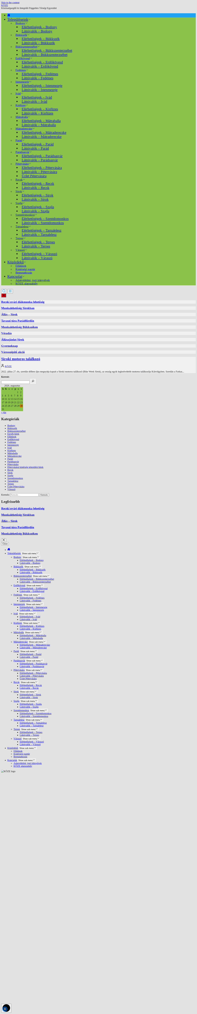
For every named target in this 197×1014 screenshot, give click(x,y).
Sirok (10, 472)
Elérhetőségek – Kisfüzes (40, 109)
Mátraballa (12, 453)
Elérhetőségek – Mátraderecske (44, 132)
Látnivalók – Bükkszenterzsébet (44, 55)
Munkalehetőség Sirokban (17, 308)
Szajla (10, 475)
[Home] (8, 15)
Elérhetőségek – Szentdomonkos (45, 219)
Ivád (18, 93)
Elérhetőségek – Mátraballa (41, 121)
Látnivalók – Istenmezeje (40, 90)
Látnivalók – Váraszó (37, 258)
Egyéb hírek (13, 434)
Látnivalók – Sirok (35, 199)
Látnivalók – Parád (35, 148)
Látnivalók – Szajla (35, 211)
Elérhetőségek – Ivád (37, 97)
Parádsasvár (13, 461)
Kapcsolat (14, 276)
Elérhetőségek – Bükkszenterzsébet (47, 50)
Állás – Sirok (9, 314)
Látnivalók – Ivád (34, 101)
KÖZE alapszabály (27, 283)
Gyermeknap (9, 345)
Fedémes (11, 442)
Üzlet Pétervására (34, 176)
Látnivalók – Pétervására (39, 172)
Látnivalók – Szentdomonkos (43, 223)
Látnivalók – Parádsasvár (40, 160)
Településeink (17, 19)
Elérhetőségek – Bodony (39, 27)
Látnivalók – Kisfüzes (37, 113)
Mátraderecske (14, 456)
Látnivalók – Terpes (36, 246)
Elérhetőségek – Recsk (38, 183)
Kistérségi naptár (22, 754)
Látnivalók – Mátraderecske (42, 137)
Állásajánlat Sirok (12, 339)
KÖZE (4, 5)
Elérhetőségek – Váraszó (39, 254)
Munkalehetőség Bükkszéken (19, 327)
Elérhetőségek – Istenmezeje (42, 86)
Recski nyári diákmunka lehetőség (22, 302)
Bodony (11, 425)
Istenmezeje (13, 445)
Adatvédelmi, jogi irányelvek (28, 763)
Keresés (5, 377)
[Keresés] (33, 381)
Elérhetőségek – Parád (38, 144)
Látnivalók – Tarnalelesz (39, 234)
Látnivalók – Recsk (35, 188)
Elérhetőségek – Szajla (38, 207)
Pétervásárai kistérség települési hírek (25, 467)
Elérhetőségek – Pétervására (42, 168)
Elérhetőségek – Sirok (37, 195)
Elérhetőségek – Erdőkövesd (42, 62)
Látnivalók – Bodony (37, 31)
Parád (10, 459)
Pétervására (12, 464)
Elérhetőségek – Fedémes (40, 74)
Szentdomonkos (15, 478)
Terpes (10, 483)
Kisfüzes (11, 450)
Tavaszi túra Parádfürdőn (17, 320)
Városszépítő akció (13, 352)
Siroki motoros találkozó (20, 359)
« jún (3, 412)
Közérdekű (15, 262)
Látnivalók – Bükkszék (38, 43)
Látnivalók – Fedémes (37, 78)
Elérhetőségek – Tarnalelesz (41, 230)
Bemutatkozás (24, 272)
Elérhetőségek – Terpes (38, 242)
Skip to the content (10, 2)
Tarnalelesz (12, 481)
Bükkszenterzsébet (16, 431)
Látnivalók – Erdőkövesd (40, 66)
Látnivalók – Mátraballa (39, 125)
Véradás (6, 333)
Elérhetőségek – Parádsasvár (42, 156)
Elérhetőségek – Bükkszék (41, 39)
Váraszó (11, 489)
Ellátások (11, 436)
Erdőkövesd (13, 439)
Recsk (10, 470)
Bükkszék (12, 428)
